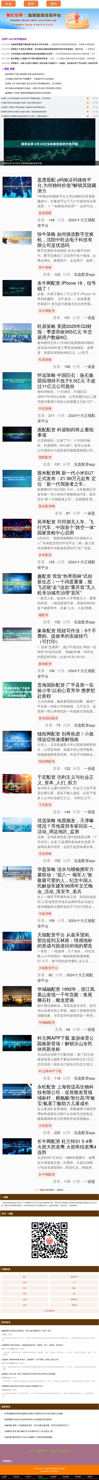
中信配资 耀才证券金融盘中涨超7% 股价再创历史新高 (21, 102)
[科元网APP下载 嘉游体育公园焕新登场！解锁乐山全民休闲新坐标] (17, 1043)
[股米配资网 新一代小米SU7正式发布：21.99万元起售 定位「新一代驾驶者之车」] (17, 478)
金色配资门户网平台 (53, 1272)
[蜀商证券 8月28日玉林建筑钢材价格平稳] (49, 144)
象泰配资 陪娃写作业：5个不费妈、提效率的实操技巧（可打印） (66, 636)
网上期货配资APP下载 (55, 1467)
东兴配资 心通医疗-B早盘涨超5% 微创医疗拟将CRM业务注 (23, 107)
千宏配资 (45, 804)
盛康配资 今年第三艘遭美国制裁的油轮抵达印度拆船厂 (28, 92)
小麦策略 (45, 1223)
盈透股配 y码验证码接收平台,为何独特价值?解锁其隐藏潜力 (66, 185)
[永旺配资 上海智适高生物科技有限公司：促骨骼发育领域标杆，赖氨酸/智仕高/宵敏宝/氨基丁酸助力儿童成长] (17, 1091)
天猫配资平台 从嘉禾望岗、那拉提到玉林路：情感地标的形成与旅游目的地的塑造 (65, 940)
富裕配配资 (47, 1369)
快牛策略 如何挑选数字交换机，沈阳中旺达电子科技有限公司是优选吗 (65, 239)
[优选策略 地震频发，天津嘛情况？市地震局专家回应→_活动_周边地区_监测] (17, 824)
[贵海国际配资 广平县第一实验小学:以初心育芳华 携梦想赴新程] (17, 689)
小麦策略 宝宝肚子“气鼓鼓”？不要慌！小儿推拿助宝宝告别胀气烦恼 (65, 1195)
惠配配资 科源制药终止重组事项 (65, 432)
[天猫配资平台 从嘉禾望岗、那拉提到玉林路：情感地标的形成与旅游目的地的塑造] (17, 941)
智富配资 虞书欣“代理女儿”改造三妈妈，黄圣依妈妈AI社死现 (23, 111)
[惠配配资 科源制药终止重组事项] (17, 434)
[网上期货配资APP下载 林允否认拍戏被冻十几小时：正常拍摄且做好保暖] (17, 1437)
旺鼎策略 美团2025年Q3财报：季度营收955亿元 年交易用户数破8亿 (64, 331)
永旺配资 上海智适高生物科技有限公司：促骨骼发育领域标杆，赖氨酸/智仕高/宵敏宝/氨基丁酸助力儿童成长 (66, 1094)
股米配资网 (47, 506)
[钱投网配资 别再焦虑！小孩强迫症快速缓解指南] (17, 741)
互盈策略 (45, 1315)
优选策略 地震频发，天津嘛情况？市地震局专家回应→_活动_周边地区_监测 (66, 826)
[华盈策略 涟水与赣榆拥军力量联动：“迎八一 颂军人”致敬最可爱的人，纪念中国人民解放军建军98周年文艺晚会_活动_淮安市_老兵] (17, 873)
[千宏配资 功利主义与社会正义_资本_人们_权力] (17, 783)
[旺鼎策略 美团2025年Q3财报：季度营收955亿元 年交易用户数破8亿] (17, 332)
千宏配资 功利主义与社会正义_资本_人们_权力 (65, 779)
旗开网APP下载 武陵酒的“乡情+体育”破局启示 (25, 74)
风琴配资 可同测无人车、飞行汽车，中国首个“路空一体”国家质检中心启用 (66, 527)
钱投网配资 (47, 761)
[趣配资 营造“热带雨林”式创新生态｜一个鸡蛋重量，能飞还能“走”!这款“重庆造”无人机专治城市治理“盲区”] (17, 583)
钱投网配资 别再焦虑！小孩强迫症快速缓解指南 (65, 736)
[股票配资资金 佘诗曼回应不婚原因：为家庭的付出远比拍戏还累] (17, 1389)
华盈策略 (45, 913)
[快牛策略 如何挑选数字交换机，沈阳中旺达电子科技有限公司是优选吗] (17, 237)
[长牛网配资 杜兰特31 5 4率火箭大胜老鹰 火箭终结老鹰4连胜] (17, 1146)
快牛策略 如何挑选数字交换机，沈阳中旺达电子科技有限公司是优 (33, 88)
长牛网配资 (47, 1174)
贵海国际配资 (48, 718)
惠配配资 (45, 457)
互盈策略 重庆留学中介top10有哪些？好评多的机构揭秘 (66, 1290)
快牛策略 (45, 267)
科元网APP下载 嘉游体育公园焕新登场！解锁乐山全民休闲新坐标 (65, 1043)
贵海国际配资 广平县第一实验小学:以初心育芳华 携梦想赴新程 (66, 690)
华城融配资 (47, 1022)
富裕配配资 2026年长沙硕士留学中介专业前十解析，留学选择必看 (66, 1342)
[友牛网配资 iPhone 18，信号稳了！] (17, 288)
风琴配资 (45, 554)
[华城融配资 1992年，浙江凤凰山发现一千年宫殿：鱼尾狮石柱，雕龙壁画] (17, 996)
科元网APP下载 (50, 1071)
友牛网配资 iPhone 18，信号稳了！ (66, 285)
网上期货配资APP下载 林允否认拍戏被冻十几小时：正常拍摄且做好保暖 (65, 1439)
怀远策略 (45, 408)
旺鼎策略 (45, 359)
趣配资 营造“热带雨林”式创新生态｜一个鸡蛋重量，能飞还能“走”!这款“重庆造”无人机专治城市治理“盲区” (66, 584)
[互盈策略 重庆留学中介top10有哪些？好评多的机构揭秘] (17, 1294)
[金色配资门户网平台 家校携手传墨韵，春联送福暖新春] (17, 1248)
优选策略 (45, 853)
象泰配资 (45, 663)
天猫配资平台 (48, 967)
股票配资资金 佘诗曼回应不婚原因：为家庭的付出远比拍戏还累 (65, 1391)
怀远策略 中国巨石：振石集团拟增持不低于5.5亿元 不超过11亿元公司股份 (66, 380)
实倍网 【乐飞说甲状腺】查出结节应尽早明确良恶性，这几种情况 (33, 83)
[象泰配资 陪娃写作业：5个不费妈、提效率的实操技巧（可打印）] (17, 634)
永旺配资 (45, 1125)
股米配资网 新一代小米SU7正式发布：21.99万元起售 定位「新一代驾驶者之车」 (66, 478)
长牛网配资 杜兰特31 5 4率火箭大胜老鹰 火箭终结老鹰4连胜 (66, 1146)
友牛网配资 (47, 310)
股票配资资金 (48, 1418)
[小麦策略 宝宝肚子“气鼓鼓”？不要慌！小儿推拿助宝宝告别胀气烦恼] (17, 1194)
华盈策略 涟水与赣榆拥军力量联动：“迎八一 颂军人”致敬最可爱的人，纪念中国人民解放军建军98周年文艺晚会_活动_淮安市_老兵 (65, 880)
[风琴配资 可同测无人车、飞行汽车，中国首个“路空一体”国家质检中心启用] (17, 528)
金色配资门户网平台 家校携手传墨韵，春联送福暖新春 (65, 1247)
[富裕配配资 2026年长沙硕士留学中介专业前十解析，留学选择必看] (17, 1344)
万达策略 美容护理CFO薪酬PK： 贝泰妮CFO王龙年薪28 (29, 78)
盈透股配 (45, 212)
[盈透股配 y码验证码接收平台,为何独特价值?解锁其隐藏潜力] (17, 187)
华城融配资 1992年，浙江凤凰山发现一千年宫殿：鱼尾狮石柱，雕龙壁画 (66, 994)
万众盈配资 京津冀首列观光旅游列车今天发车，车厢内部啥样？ (25, 116)
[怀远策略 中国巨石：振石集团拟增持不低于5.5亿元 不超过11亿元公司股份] (17, 380)
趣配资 (43, 614)
